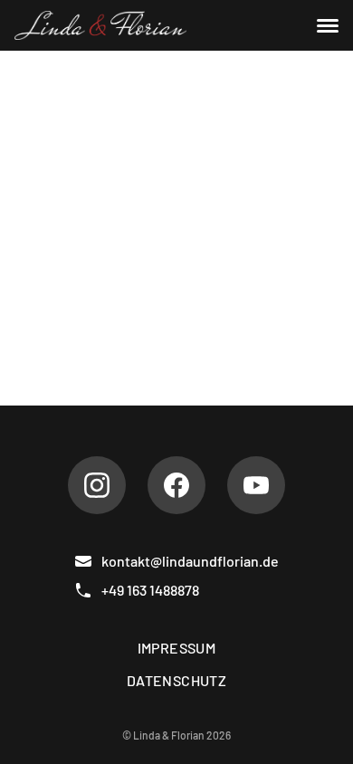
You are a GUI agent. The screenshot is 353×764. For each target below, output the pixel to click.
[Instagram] (97, 485)
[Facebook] (176, 485)
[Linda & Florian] (100, 25)
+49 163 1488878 (150, 589)
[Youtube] (256, 485)
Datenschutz (176, 680)
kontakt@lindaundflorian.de (190, 560)
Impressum (177, 647)
